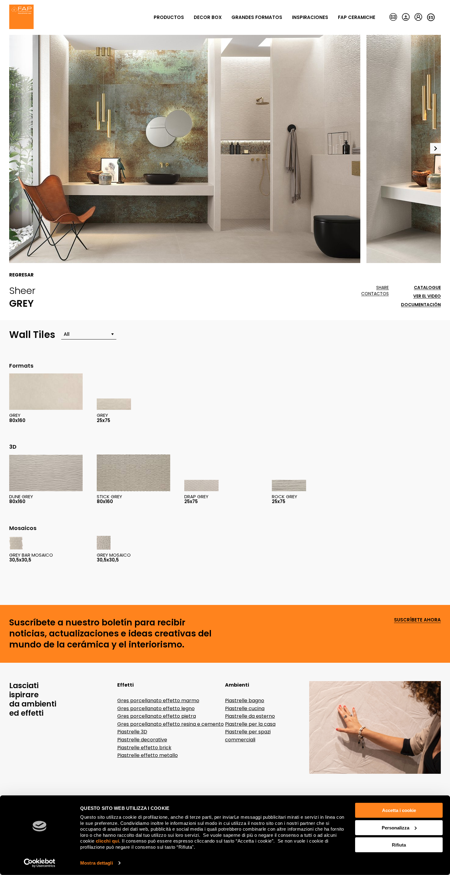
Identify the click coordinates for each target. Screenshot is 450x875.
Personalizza (395, 827)
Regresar (21, 275)
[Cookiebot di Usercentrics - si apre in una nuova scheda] (39, 863)
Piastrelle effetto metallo (147, 755)
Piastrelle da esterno (250, 716)
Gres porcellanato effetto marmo (158, 700)
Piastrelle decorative (142, 739)
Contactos (375, 293)
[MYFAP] (418, 17)
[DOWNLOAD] (406, 17)
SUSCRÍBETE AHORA (417, 620)
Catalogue (427, 287)
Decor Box (208, 17)
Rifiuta (399, 844)
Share (382, 287)
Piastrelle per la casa (250, 724)
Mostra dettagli (96, 863)
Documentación (421, 304)
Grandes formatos (256, 17)
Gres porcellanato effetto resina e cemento (170, 724)
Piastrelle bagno (244, 700)
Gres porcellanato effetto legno (156, 708)
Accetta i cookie (399, 810)
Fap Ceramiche (356, 17)
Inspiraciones (310, 17)
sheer (22, 290)
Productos (169, 17)
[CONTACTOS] (393, 17)
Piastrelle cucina (244, 708)
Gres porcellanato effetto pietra (156, 716)
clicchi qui (107, 840)
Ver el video (427, 296)
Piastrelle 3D (132, 731)
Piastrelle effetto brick (144, 747)
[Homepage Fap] (21, 17)
